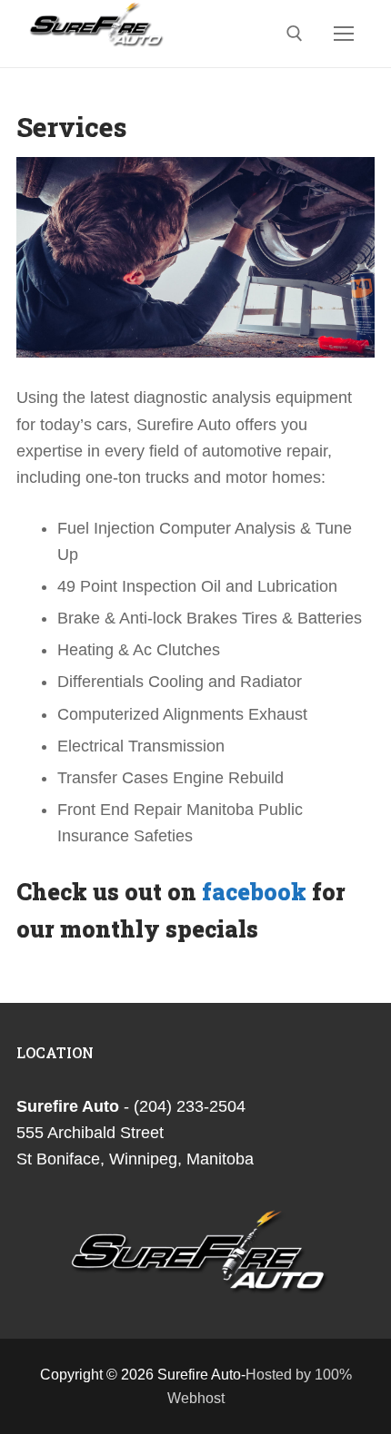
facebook (254, 892)
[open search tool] (294, 33)
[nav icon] (343, 33)
